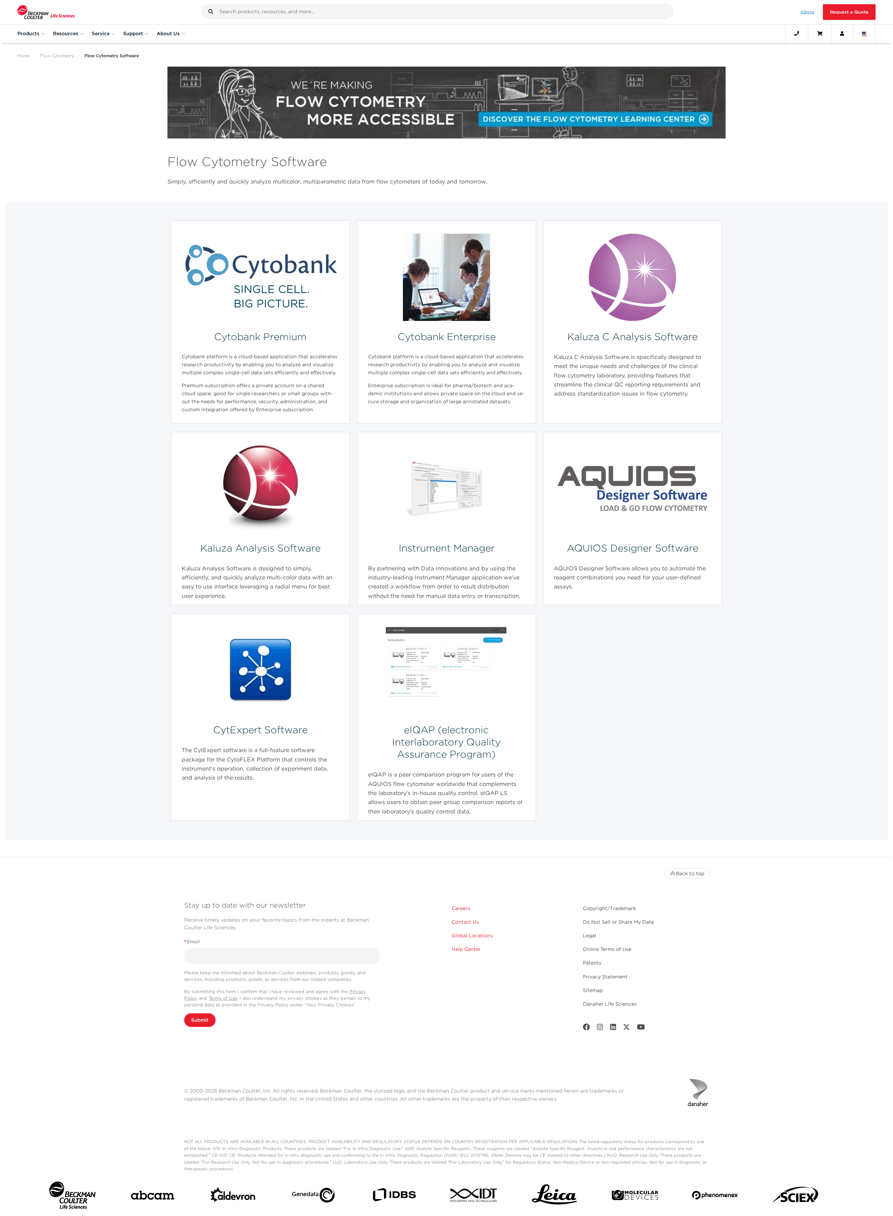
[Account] (842, 33)
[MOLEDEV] (635, 1196)
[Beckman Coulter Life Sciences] (46, 12)
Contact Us (465, 922)
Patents (592, 963)
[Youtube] (641, 1028)
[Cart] (819, 33)
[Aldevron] (233, 1196)
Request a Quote (849, 12)
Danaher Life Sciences (610, 1004)
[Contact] (797, 33)
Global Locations (472, 935)
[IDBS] (394, 1196)
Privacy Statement (605, 976)
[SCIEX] (796, 1196)
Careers (461, 908)
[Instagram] (600, 1028)
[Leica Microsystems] (554, 1197)
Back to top (690, 873)
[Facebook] (586, 1028)
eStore (807, 11)
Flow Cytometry (57, 55)
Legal (589, 935)
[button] (210, 11)
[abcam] (152, 1197)
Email (192, 941)
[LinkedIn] (613, 1028)
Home (23, 55)
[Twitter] (626, 1028)
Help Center (466, 949)
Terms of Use (223, 998)
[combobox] (437, 11)
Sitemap (593, 990)
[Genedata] (313, 1197)
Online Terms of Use (607, 949)
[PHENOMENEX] (715, 1196)
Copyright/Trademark (609, 908)
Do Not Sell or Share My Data (618, 922)
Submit (200, 1020)
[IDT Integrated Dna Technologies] (474, 1196)
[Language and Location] (864, 33)
